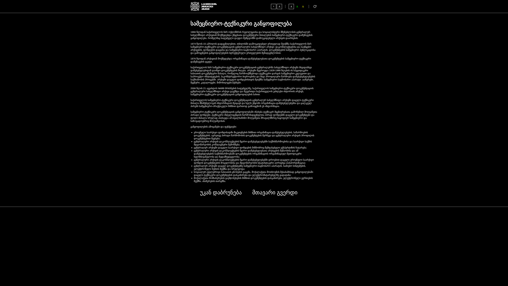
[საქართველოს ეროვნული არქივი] (203, 3)
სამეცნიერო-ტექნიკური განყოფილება (241, 23)
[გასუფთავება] (315, 6)
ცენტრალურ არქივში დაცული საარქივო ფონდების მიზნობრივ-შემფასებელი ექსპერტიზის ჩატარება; (250, 147)
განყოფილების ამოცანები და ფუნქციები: (213, 126)
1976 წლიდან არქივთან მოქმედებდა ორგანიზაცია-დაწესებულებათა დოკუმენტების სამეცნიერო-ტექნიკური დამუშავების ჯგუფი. (250, 60)
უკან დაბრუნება (221, 192)
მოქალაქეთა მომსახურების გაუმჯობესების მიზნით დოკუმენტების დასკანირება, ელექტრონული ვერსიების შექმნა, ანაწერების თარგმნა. (253, 179)
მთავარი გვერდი (275, 192)
